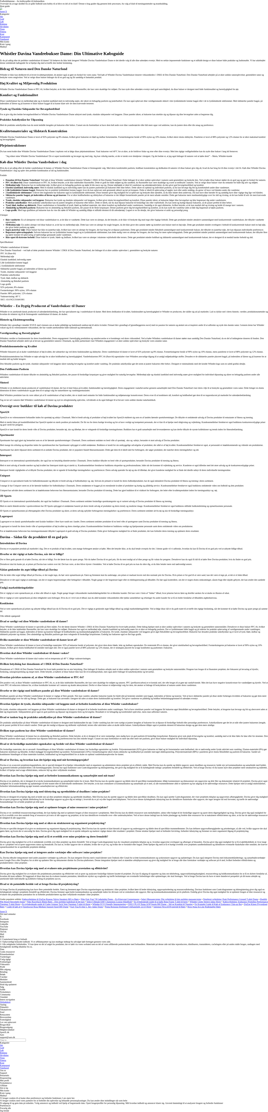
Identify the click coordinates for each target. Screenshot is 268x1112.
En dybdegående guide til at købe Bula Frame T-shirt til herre (161, 902)
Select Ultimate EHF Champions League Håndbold (109, 902)
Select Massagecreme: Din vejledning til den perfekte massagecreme (171, 899)
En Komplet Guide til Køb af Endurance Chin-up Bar (218, 904)
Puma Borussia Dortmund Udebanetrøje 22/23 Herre (128, 907)
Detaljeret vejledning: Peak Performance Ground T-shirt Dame (230, 899)
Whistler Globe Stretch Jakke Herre (205, 902)
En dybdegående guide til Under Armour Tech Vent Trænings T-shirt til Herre (56, 904)
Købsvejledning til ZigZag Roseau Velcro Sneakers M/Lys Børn (50, 899)
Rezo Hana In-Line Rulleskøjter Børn (204, 907)
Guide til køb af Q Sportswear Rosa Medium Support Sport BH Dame (37, 907)
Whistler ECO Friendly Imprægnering (109, 904)
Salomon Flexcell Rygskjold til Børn (169, 907)
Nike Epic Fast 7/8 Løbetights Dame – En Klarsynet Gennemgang (110, 899)
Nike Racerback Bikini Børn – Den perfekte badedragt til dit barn (56, 902)
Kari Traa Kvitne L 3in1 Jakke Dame (86, 907)
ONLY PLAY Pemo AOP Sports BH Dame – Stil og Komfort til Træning (160, 904)
